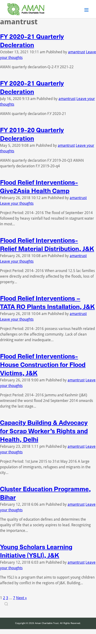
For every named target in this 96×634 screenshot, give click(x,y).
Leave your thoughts (17, 203)
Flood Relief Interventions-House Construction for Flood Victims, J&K (43, 364)
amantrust (76, 52)
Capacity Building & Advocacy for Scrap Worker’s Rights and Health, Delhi (44, 431)
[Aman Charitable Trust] (25, 15)
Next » (21, 598)
